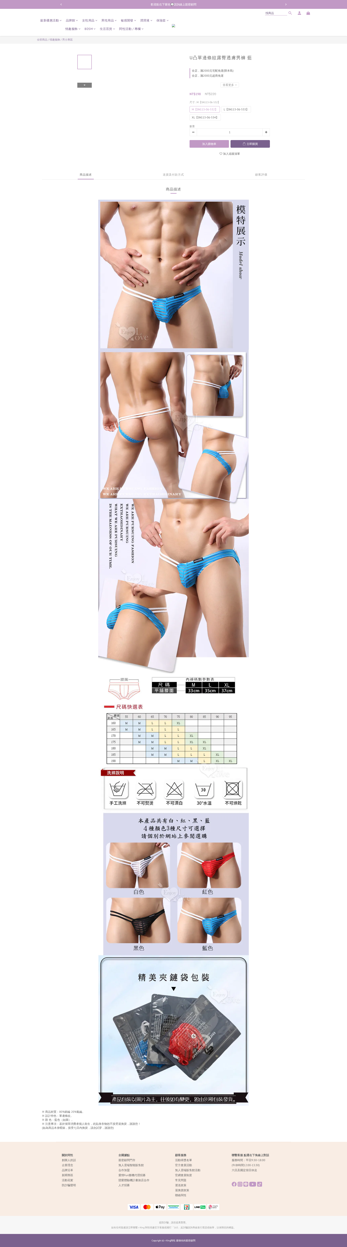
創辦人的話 (69, 1160)
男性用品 (107, 20)
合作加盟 (124, 1170)
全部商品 (42, 39)
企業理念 (67, 1165)
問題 (183, 1180)
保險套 (161, 20)
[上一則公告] (61, 4)
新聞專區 (67, 1175)
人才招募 (124, 1185)
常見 (178, 1180)
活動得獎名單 (183, 1160)
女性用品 (88, 20)
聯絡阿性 (180, 1195)
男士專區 (67, 39)
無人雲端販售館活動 (187, 1170)
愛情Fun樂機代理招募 (132, 1175)
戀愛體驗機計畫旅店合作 (133, 1180)
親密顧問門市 (126, 1160)
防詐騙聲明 (69, 1185)
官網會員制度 (183, 1175)
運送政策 (180, 1185)
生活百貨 (106, 29)
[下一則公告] (286, 4)
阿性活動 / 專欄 (130, 29)
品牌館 (70, 20)
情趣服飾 (71, 29)
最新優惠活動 (49, 20)
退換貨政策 (182, 1190)
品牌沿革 (67, 1170)
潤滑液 (145, 20)
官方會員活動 (183, 1165)
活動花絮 (67, 1180)
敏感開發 (127, 20)
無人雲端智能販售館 (131, 1165)
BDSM (89, 29)
